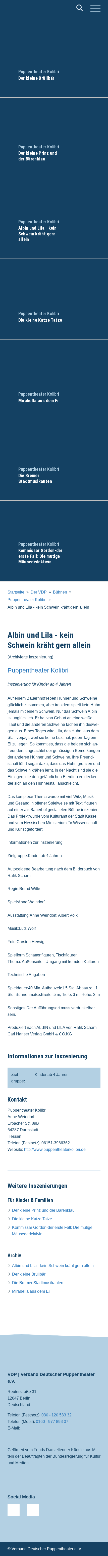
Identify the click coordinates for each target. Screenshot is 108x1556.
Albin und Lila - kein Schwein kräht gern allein (53, 1266)
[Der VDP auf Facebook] (14, 1510)
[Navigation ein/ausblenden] (95, 9)
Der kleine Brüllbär (28, 1274)
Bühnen (60, 592)
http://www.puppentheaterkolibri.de (55, 1149)
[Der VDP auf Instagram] (33, 1510)
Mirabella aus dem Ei (31, 1291)
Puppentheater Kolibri (27, 600)
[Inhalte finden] (79, 9)
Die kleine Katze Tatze (32, 1219)
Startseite (16, 592)
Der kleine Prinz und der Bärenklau (43, 1210)
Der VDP (39, 592)
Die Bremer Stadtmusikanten (37, 1283)
